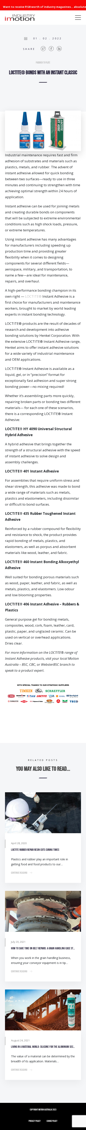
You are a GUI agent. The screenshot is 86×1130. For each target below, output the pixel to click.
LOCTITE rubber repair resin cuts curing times (35, 850)
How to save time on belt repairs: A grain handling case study (43, 948)
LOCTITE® (33, 296)
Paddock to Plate (43, 62)
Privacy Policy (35, 1121)
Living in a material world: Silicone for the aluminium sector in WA (43, 1047)
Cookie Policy (52, 1121)
